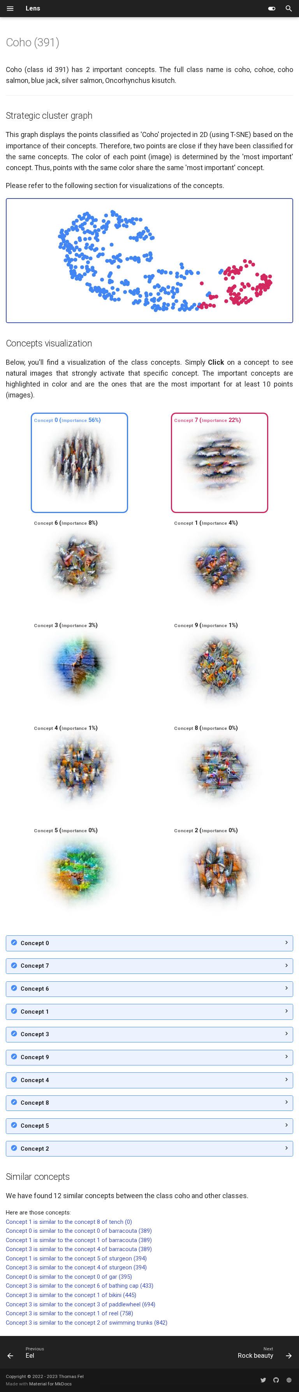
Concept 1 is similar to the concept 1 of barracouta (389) (79, 1240)
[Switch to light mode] (272, 9)
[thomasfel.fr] (289, 1380)
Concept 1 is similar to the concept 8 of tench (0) (69, 1221)
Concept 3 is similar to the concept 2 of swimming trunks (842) (86, 1322)
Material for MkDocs (50, 1384)
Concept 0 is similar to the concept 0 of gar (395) (69, 1276)
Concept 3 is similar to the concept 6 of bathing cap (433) (79, 1285)
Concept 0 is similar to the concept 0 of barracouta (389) (79, 1230)
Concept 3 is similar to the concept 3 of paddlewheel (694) (80, 1304)
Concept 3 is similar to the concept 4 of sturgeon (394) (76, 1267)
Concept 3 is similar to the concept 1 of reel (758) (69, 1313)
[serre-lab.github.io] (275, 1380)
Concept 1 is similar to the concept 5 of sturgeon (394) (76, 1258)
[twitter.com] (263, 1380)
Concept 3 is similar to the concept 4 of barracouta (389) (79, 1249)
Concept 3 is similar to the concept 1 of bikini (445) (71, 1295)
